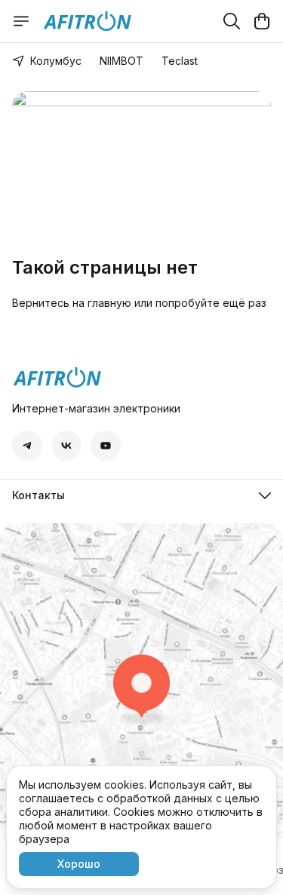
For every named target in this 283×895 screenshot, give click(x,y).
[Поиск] (232, 21)
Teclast (179, 60)
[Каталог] (21, 21)
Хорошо (78, 863)
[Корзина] (262, 21)
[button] (27, 446)
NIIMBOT (121, 60)
